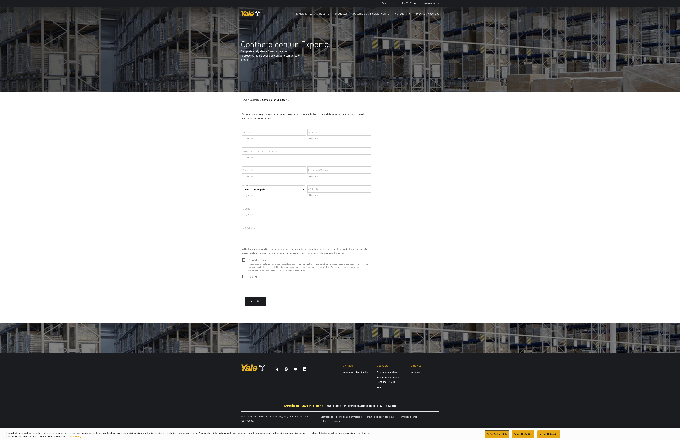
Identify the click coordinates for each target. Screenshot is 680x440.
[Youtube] (295, 369)
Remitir (255, 301)
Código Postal (315, 189)
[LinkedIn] (304, 369)
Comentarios (250, 227)
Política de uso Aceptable (380, 417)
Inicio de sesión (428, 3)
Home (244, 99)
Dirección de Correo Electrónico (260, 151)
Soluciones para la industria (312, 13)
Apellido (312, 132)
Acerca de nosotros (387, 372)
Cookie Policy (74, 436)
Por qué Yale (402, 13)
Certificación (327, 417)
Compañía (248, 170)
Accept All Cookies (548, 434)
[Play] (669, 81)
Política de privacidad (350, 417)
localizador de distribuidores (257, 118)
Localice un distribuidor (355, 372)
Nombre (247, 132)
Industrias (390, 405)
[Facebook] (286, 369)
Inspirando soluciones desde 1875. (363, 405)
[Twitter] (277, 369)
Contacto (254, 99)
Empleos (415, 372)
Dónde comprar (389, 3)
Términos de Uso (408, 417)
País (246, 186)
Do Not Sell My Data (497, 434)
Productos (341, 13)
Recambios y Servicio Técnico (371, 13)
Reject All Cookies (523, 434)
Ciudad (246, 208)
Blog (379, 387)
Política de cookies (330, 421)
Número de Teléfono (318, 170)
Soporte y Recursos (427, 13)
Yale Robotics (334, 405)
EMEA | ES (407, 3)
